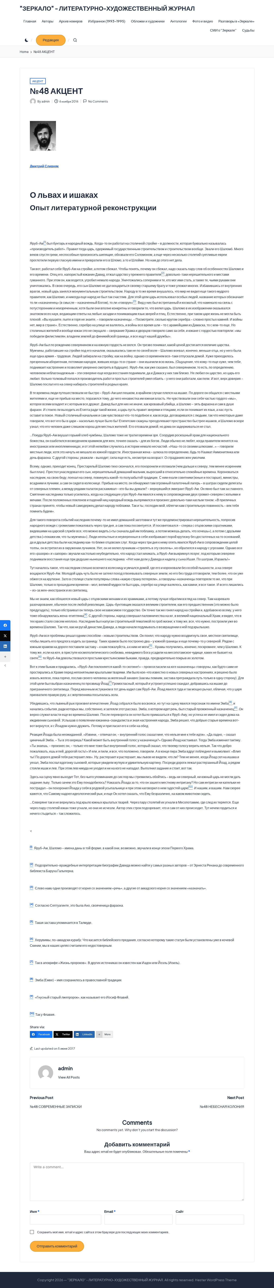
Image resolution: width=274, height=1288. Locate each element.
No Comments (98, 101)
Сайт (180, 1211)
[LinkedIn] (5, 646)
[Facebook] (5, 625)
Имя (34, 1211)
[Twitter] (5, 636)
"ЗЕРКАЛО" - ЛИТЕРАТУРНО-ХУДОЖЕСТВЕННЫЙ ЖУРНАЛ (107, 8)
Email (110, 1211)
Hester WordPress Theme (216, 1280)
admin (65, 1068)
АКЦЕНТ (37, 81)
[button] (51, 40)
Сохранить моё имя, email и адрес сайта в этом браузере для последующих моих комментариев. (103, 1232)
